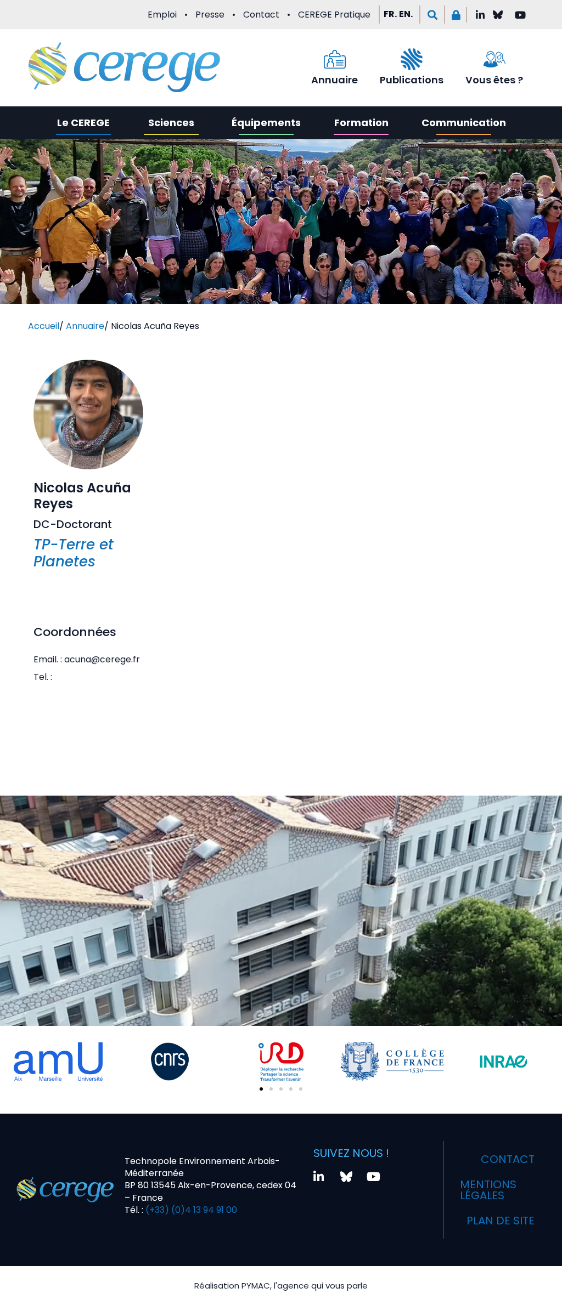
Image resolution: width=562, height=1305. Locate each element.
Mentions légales (488, 1190)
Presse (209, 14)
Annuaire (334, 80)
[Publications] (412, 59)
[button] (432, 14)
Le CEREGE (83, 122)
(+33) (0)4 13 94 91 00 (190, 1210)
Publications (411, 80)
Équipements (266, 122)
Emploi (162, 14)
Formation (361, 122)
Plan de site (501, 1220)
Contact (261, 14)
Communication (464, 122)
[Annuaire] (335, 59)
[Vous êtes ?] (494, 59)
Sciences (171, 122)
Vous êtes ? (494, 80)
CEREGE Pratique (334, 14)
